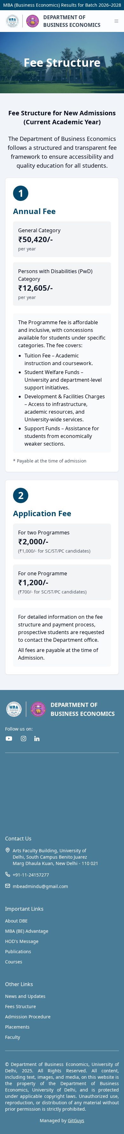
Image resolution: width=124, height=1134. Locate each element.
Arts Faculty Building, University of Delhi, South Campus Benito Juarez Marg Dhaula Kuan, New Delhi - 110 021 (55, 856)
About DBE (16, 921)
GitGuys (76, 1120)
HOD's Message (21, 941)
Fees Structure (20, 1006)
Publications (18, 951)
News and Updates (25, 996)
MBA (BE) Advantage (26, 931)
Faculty (12, 1037)
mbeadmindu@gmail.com (40, 886)
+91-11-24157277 (31, 875)
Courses (13, 962)
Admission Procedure (28, 1017)
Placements (17, 1027)
